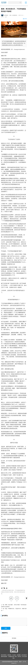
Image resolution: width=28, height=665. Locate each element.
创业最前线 (14, 15)
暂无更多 (14, 638)
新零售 (25, 18)
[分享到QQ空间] (7, 588)
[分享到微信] (4, 588)
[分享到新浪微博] (2, 588)
